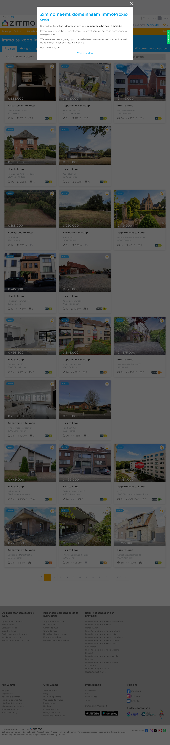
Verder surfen (85, 53)
